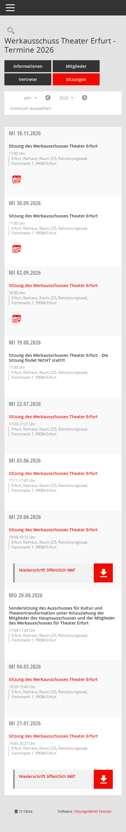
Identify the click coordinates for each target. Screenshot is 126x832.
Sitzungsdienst (92, 811)
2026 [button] (64, 98)
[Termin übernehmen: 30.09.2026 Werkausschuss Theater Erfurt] (17, 249)
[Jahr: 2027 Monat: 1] (84, 98)
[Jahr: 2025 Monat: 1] (48, 98)
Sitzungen (76, 79)
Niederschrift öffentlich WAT (47, 570)
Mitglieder (76, 66)
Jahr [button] (28, 98)
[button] (103, 572)
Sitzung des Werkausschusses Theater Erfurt (53, 285)
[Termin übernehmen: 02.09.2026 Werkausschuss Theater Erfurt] (17, 319)
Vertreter (28, 79)
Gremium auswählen (30, 108)
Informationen (27, 66)
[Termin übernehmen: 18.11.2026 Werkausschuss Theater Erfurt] (17, 179)
